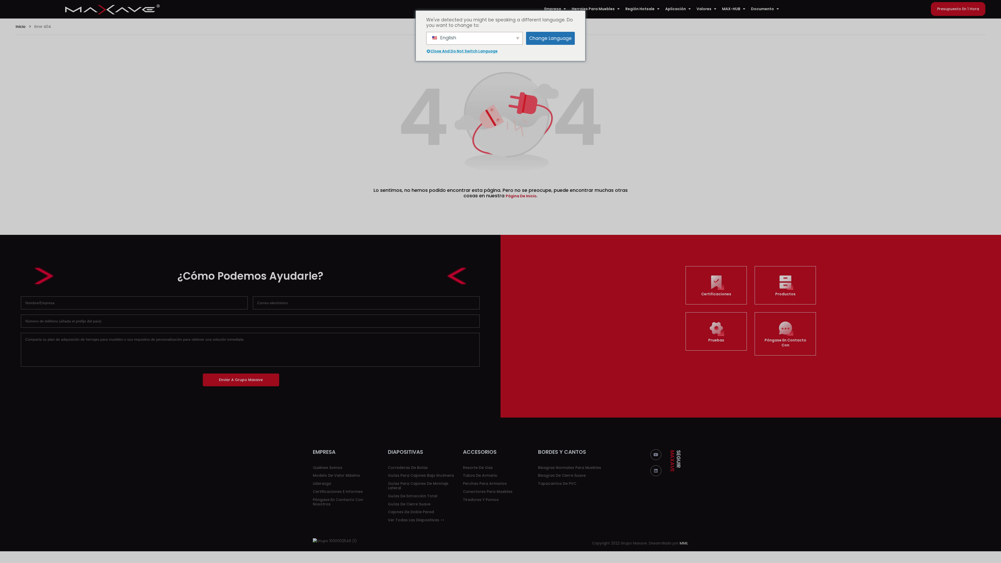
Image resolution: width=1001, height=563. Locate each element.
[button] (958, 9)
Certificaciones (716, 294)
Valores (704, 8)
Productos (785, 294)
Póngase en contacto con (785, 343)
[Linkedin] (655, 470)
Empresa (552, 8)
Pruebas (716, 340)
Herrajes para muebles (593, 8)
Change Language (550, 38)
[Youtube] (655, 454)
